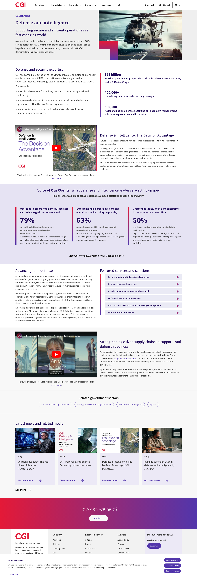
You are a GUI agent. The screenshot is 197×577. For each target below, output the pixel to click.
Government (22, 15)
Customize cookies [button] (172, 565)
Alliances (57, 544)
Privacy (121, 544)
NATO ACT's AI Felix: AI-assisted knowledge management (134, 305)
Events (88, 552)
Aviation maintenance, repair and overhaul (128, 291)
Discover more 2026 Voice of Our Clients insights (96, 255)
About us (57, 539)
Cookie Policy (14, 574)
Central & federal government (55, 404)
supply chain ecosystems (125, 358)
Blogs (88, 544)
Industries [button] (57, 5)
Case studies (90, 548)
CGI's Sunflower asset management (125, 298)
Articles (88, 539)
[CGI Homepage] (20, 4)
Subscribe (154, 546)
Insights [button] (73, 5)
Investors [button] (106, 5)
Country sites (59, 548)
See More (23, 489)
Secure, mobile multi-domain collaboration (129, 277)
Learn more (56, 178)
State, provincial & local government (94, 404)
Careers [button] (89, 5)
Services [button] (39, 5)
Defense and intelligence (130, 404)
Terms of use (123, 548)
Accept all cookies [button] (172, 560)
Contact (149, 5)
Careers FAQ (123, 552)
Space (153, 404)
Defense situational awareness (122, 284)
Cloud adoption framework (121, 312)
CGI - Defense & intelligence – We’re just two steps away (51, 335)
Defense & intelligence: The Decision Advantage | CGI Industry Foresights (59, 129)
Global (166, 5)
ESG (54, 552)
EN (176, 5)
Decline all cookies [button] (172, 571)
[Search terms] (119, 5)
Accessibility (123, 539)
